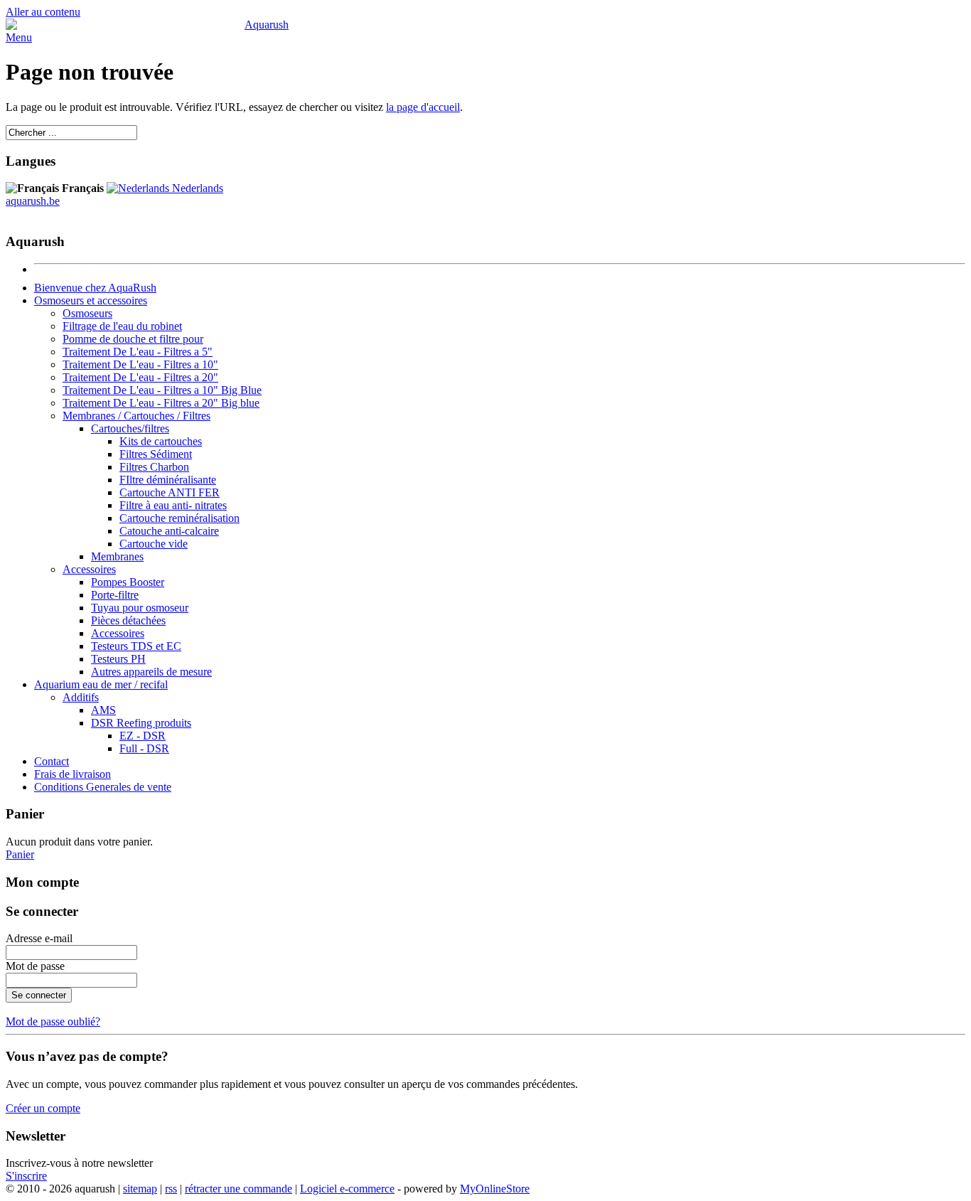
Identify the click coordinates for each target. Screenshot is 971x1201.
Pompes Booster (127, 582)
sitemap (140, 1189)
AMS (103, 710)
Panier (20, 854)
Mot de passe (35, 966)
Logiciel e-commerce (347, 1189)
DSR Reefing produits (141, 723)
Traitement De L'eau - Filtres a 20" (140, 377)
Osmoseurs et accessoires (90, 300)
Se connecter (38, 995)
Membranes (117, 556)
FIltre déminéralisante (167, 480)
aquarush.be (33, 201)
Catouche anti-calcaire (169, 531)
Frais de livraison (72, 774)
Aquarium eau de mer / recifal (101, 684)
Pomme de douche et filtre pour (133, 339)
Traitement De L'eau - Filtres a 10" (140, 364)
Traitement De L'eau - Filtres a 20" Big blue (161, 403)
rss (171, 1189)
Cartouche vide (153, 544)
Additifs (81, 697)
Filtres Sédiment (155, 454)
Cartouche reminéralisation (179, 518)
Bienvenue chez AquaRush (95, 288)
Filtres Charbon (154, 467)
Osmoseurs (87, 313)
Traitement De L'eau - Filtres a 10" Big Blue (162, 390)
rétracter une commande (238, 1189)
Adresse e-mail (39, 938)
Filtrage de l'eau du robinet (122, 326)
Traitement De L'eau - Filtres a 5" (138, 352)
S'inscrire (26, 1176)
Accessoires (89, 569)
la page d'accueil (423, 107)
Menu (19, 37)
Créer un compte (43, 1108)
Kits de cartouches (160, 441)
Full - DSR (144, 748)
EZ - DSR (142, 736)
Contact (51, 761)
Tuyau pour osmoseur (139, 608)
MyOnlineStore (495, 1189)
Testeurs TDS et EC (136, 646)
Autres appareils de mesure (151, 672)
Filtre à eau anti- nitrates (173, 505)
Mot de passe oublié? (53, 1021)
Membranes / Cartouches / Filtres (136, 416)
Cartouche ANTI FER (169, 492)
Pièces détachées (128, 620)
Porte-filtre (115, 595)
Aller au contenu (43, 12)
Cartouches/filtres (130, 428)
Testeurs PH (118, 659)
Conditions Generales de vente (102, 787)
